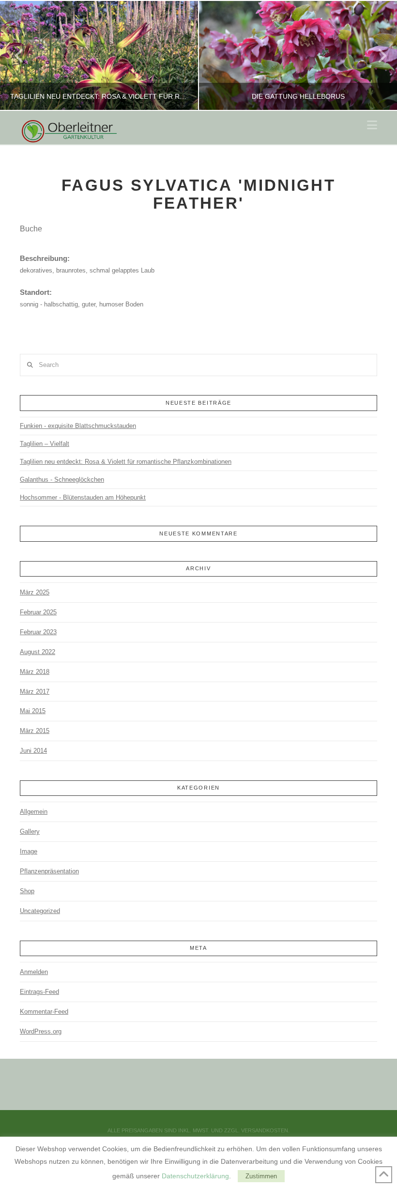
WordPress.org (40, 1031)
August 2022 (37, 651)
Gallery (30, 831)
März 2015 (34, 730)
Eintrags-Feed (39, 991)
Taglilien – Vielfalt (44, 443)
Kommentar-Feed (44, 1011)
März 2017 (34, 691)
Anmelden (34, 971)
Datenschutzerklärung (195, 1176)
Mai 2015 (33, 711)
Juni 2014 (33, 750)
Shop (27, 891)
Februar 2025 (38, 612)
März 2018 (34, 671)
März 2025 (34, 592)
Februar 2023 (38, 632)
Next (376, 55)
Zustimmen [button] (261, 1176)
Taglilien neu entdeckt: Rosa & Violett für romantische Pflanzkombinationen (125, 461)
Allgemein (33, 811)
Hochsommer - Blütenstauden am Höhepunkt (83, 497)
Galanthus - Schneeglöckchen (62, 479)
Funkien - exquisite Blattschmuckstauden (78, 425)
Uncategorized (40, 910)
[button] (372, 125)
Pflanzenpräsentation (49, 871)
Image (28, 851)
